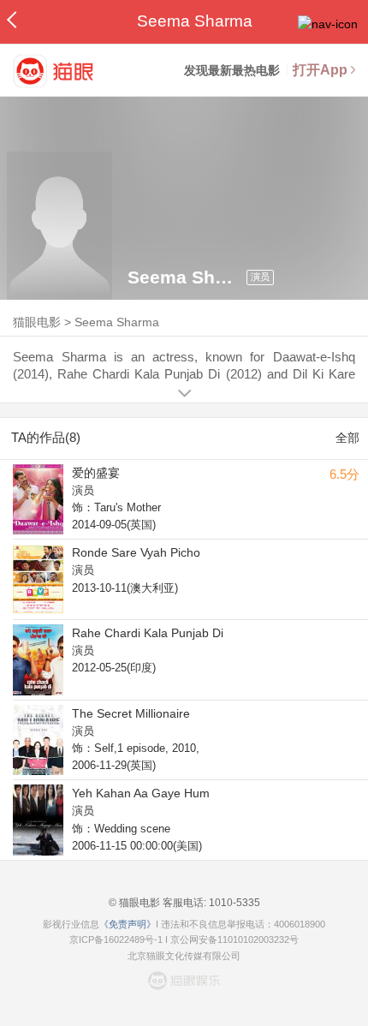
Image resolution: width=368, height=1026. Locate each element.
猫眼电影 (37, 322)
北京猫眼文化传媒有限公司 (184, 956)
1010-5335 (233, 903)
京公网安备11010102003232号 (234, 939)
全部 (347, 437)
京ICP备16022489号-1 (116, 939)
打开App (320, 70)
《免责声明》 (127, 924)
